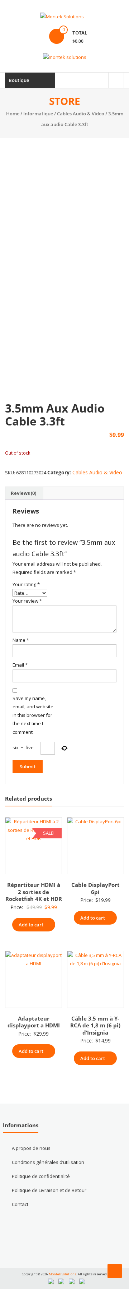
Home (12, 113)
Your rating (26, 584)
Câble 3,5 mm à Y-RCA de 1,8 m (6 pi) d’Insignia (95, 1025)
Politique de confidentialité (41, 1176)
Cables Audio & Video (80, 113)
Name (21, 640)
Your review (27, 601)
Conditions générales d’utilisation (48, 1162)
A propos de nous (31, 1148)
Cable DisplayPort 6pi (95, 888)
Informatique (38, 113)
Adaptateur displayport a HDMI (34, 1022)
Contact (20, 1204)
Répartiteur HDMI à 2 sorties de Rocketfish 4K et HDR (33, 891)
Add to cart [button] (31, 924)
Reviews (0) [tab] (23, 493)
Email (20, 665)
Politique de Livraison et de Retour (49, 1190)
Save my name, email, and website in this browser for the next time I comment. (33, 715)
